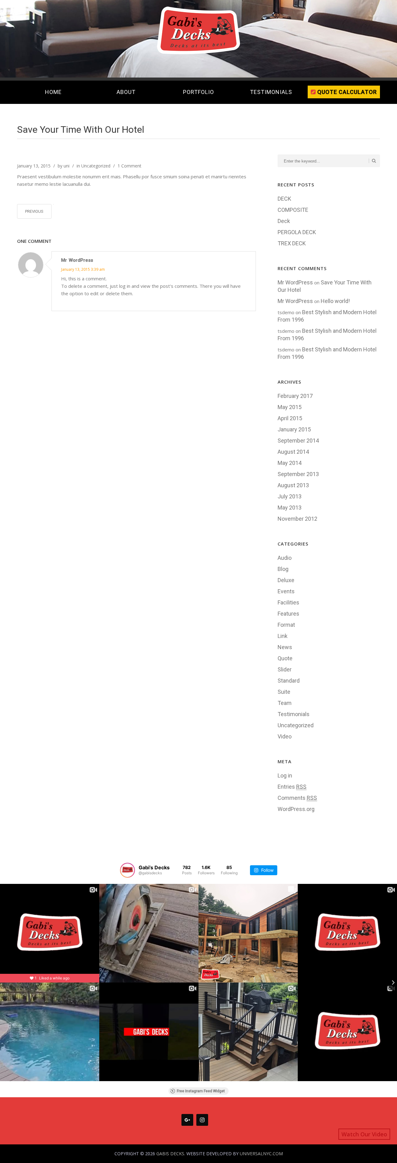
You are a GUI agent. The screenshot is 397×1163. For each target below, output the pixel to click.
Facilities (288, 602)
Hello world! (335, 301)
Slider (285, 669)
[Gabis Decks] (198, 28)
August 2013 (293, 485)
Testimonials (294, 714)
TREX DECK (292, 243)
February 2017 (295, 396)
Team (285, 703)
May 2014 (289, 463)
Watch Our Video (364, 1134)
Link (283, 636)
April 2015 (290, 418)
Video (285, 736)
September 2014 (298, 440)
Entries (292, 786)
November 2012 (297, 518)
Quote (285, 658)
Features (288, 613)
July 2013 (289, 496)
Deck (284, 221)
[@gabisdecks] (127, 870)
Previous (34, 211)
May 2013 (289, 507)
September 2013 (298, 474)
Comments (297, 798)
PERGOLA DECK (297, 232)
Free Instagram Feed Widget (201, 1091)
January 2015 (294, 429)
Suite (284, 691)
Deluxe (286, 580)
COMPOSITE (293, 210)
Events (286, 591)
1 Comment (129, 166)
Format (286, 625)
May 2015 (289, 407)
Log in (285, 775)
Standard (289, 680)
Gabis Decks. (170, 1153)
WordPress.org (296, 809)
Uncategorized (95, 166)
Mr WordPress (77, 260)
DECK (284, 198)
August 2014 (293, 451)
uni (66, 166)
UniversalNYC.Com (261, 1153)
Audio (285, 558)
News (285, 647)
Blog (283, 569)
